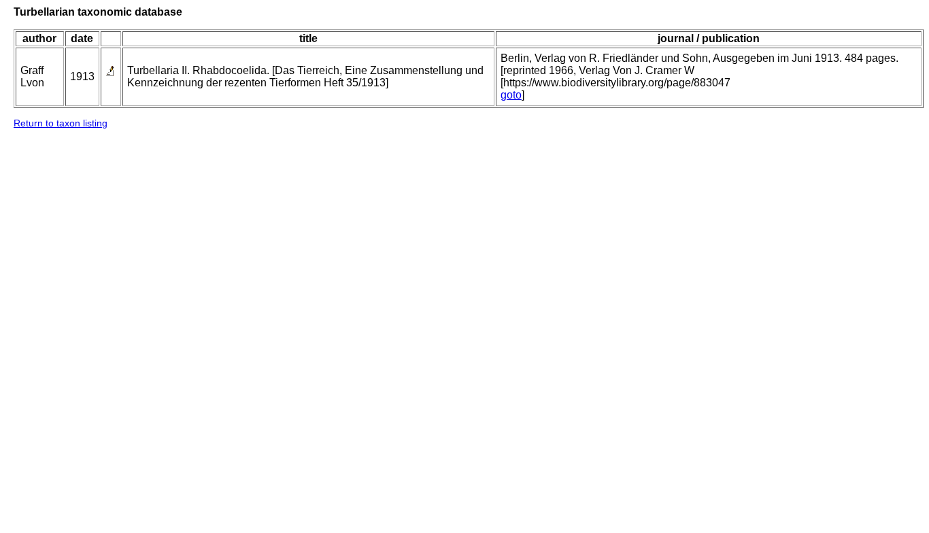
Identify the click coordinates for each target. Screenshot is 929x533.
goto (511, 95)
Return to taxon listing (60, 123)
